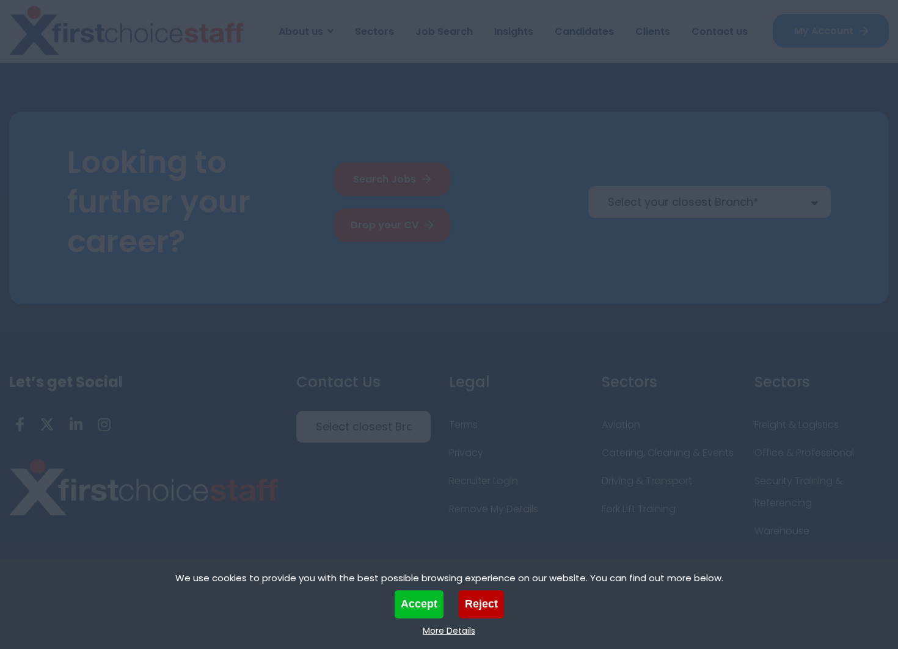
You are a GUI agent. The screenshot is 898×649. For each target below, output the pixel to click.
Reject (481, 604)
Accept (419, 604)
